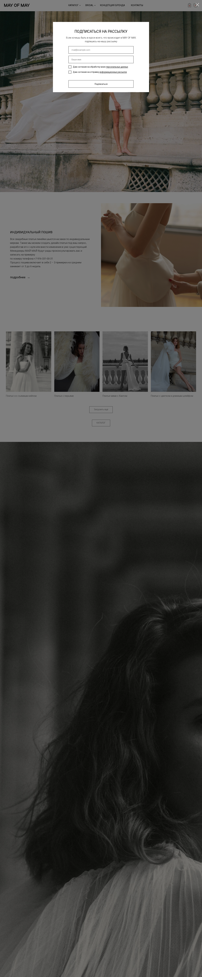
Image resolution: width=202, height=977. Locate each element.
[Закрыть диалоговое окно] (197, 4)
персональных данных (117, 67)
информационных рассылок (113, 72)
